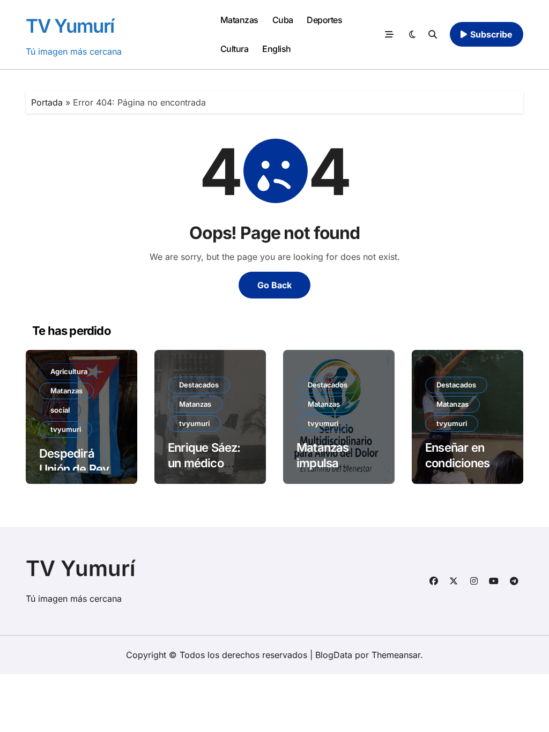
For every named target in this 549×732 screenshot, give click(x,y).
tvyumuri (65, 429)
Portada (47, 102)
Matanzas (239, 19)
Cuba (282, 19)
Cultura (234, 48)
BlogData (333, 654)
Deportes (324, 19)
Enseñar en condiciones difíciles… (457, 462)
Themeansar (396, 654)
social (60, 410)
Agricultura (68, 371)
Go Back (274, 285)
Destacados (199, 384)
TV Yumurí (70, 25)
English (276, 48)
